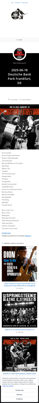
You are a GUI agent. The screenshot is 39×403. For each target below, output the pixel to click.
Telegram (28, 236)
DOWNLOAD (6, 233)
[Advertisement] (19, 27)
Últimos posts (24, 2)
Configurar (19, 399)
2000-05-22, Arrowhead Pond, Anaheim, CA (19, 330)
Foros (12, 2)
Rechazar (19, 394)
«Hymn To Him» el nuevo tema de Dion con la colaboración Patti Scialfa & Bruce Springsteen (19, 285)
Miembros (17, 2)
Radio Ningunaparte (19, 63)
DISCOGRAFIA (26, 100)
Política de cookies (7, 386)
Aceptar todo (20, 390)
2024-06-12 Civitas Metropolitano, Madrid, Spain (19, 374)
